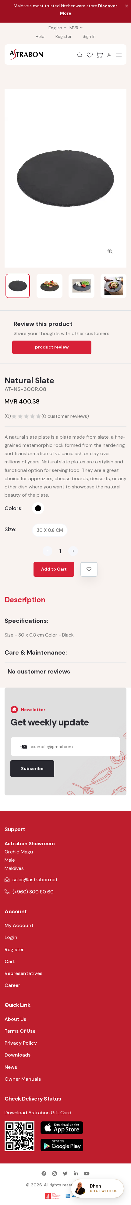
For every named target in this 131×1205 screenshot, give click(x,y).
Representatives (23, 973)
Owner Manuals (23, 1079)
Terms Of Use (20, 1031)
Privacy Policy (21, 1043)
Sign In (89, 36)
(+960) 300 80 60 (33, 892)
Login (11, 937)
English (55, 28)
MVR (73, 28)
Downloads (17, 1055)
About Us (15, 1019)
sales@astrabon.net (35, 879)
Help (40, 36)
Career (12, 985)
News (11, 1067)
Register (63, 36)
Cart (10, 961)
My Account (19, 925)
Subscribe (32, 768)
